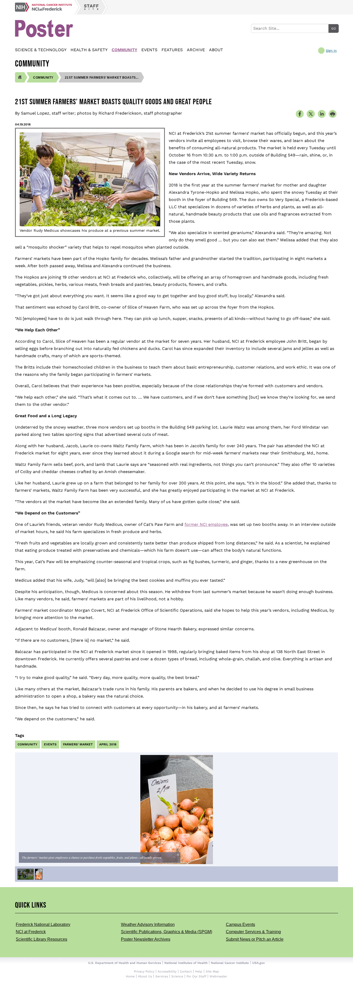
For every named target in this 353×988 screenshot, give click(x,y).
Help (198, 971)
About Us (145, 976)
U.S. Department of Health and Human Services (124, 963)
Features (172, 49)
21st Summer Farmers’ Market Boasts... (102, 77)
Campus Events (240, 924)
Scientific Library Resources (41, 939)
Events (149, 49)
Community (124, 49)
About (216, 49)
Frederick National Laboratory (43, 924)
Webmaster (218, 976)
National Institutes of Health (186, 963)
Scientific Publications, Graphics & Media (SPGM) (166, 932)
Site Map (212, 971)
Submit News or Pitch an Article (254, 939)
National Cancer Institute (230, 963)
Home (130, 976)
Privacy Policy (144, 971)
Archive (196, 49)
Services (161, 976)
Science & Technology (40, 49)
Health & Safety (89, 49)
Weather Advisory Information (148, 924)
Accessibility (167, 971)
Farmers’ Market (78, 744)
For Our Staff (196, 976)
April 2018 (107, 744)
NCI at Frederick (31, 932)
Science (177, 976)
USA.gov (258, 963)
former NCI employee (206, 524)
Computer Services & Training (253, 932)
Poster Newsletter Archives (145, 939)
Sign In (331, 51)
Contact (186, 971)
